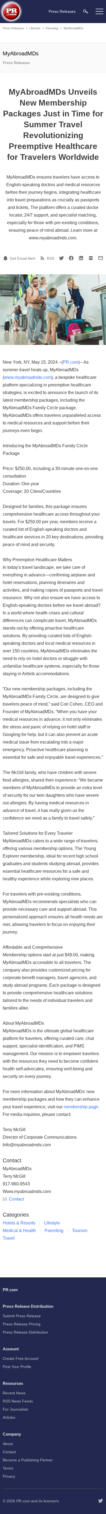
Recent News (14, 1393)
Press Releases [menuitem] (62, 11)
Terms (8, 1468)
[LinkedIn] (81, 258)
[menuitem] (85, 11)
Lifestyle (34, 28)
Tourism (79, 1230)
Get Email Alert (22, 258)
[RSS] (43, 258)
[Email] (100, 258)
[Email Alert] (6, 258)
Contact (16, 1199)
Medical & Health (19, 1230)
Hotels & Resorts (19, 1223)
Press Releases (13, 28)
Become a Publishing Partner (28, 1460)
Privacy (9, 1476)
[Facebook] (71, 258)
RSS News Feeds (18, 1401)
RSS (50, 258)
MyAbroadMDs (73, 28)
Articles (9, 1417)
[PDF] (90, 258)
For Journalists (15, 1409)
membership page (81, 1106)
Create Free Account (20, 1358)
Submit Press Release (22, 1316)
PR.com (70, 362)
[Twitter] (61, 258)
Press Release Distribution (25, 1332)
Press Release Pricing (21, 1324)
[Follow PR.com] (100, 1501)
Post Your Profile (17, 1366)
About (8, 1444)
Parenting (52, 28)
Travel (9, 1238)
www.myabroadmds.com (27, 377)
